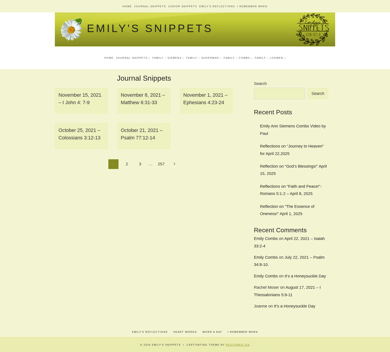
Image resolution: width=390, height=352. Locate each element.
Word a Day (212, 332)
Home (127, 6)
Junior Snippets (182, 6)
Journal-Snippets (150, 6)
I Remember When (252, 6)
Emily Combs (266, 238)
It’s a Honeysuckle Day (305, 276)
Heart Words (185, 332)
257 (161, 164)
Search (260, 83)
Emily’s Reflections (217, 6)
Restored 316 (238, 344)
